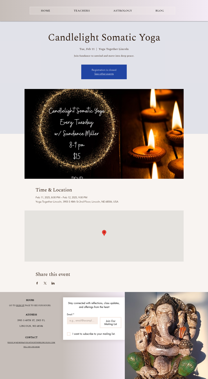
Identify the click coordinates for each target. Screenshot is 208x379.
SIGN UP (20, 305)
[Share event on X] (45, 283)
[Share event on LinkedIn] (53, 283)
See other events (104, 73)
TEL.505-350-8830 (31, 346)
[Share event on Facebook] (37, 283)
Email (70, 314)
